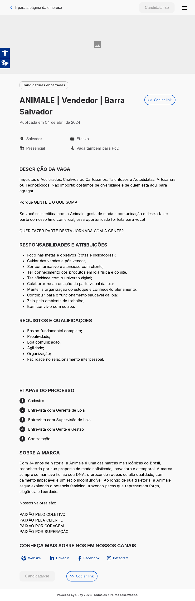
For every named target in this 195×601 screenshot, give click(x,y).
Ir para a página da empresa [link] (38, 7)
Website (34, 558)
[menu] (184, 7)
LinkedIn (62, 558)
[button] (184, 7)
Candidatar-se (157, 7)
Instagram (120, 558)
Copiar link (163, 100)
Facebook (91, 558)
